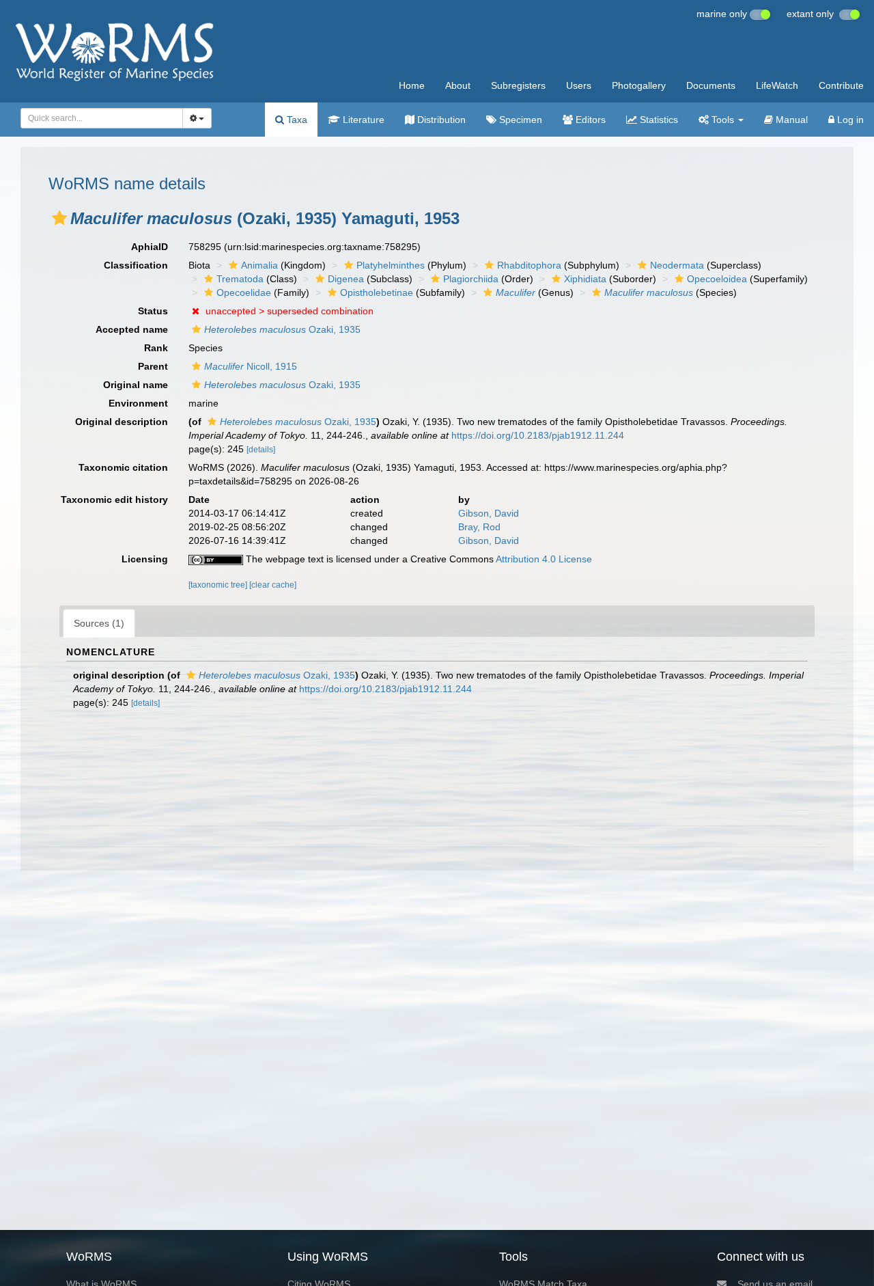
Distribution (440, 119)
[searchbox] (98, 118)
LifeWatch (777, 85)
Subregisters (518, 85)
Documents (710, 85)
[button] (59, 218)
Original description (121, 421)
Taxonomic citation (123, 467)
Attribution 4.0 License (544, 558)
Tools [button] (723, 119)
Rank (156, 347)
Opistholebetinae (376, 292)
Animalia (259, 265)
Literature (362, 119)
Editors (589, 119)
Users (578, 85)
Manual (790, 119)
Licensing (145, 558)
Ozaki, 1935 (282, 329)
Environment (138, 403)
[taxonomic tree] (218, 585)
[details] (260, 449)
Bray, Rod (479, 526)
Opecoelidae (243, 292)
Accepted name (132, 329)
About (457, 85)
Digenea (346, 278)
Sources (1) (99, 623)
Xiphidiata (585, 278)
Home (412, 85)
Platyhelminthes (390, 265)
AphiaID (149, 246)
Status (153, 310)
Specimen (519, 119)
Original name (135, 384)
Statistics (657, 119)
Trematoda (240, 278)
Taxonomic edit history (114, 499)
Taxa (295, 119)
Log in (849, 119)
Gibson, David (488, 513)
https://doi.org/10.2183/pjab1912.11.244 (537, 435)
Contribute (841, 85)
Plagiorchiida (470, 278)
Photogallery (639, 85)
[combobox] (101, 118)
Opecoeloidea (717, 278)
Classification (136, 265)
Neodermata (677, 265)
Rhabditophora (529, 265)
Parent (153, 366)
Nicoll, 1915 (250, 366)
